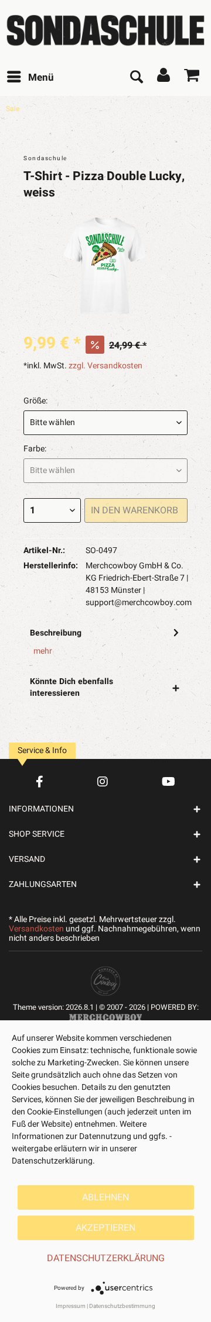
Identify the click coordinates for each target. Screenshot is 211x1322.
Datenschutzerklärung (106, 1258)
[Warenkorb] (192, 77)
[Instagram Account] (102, 781)
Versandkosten (36, 929)
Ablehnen (105, 1197)
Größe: (35, 401)
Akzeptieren (105, 1228)
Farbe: (34, 449)
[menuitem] (30, 77)
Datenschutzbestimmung (122, 1306)
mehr (42, 651)
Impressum (71, 1306)
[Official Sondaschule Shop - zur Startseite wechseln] (105, 30)
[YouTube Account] (168, 781)
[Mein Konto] (164, 77)
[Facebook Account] (39, 781)
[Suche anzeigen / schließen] (136, 77)
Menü (41, 77)
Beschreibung (55, 633)
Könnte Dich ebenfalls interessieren (71, 687)
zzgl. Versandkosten (105, 366)
